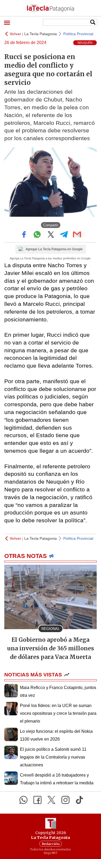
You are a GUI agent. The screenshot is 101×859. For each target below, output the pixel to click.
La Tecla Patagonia (40, 34)
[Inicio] (50, 8)
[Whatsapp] (23, 800)
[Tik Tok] (79, 800)
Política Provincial (78, 34)
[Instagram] (65, 800)
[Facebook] (37, 800)
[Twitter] (51, 800)
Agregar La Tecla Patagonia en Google (54, 249)
